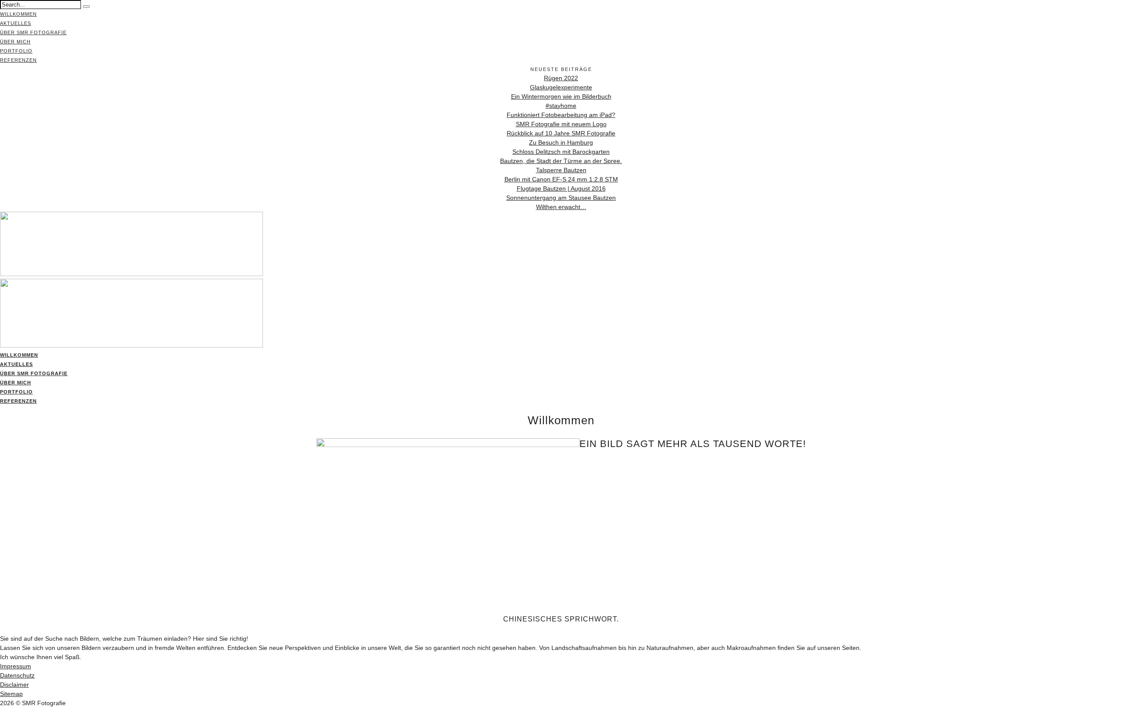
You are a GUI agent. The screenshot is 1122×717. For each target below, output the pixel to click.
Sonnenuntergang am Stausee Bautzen (561, 197)
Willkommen (18, 14)
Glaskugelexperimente (561, 87)
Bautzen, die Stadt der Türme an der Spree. (561, 160)
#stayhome (561, 105)
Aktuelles (15, 23)
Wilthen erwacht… (561, 206)
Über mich (15, 41)
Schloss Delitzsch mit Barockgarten (561, 151)
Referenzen (18, 60)
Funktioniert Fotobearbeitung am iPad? (561, 114)
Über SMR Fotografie (33, 32)
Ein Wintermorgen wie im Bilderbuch (561, 96)
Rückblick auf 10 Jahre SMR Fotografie (561, 133)
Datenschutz (17, 675)
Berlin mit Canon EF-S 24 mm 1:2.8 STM (561, 179)
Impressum (15, 666)
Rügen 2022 (561, 78)
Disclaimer (14, 684)
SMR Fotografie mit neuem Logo (561, 124)
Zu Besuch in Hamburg (561, 142)
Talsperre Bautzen (561, 170)
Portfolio (16, 50)
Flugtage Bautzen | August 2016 (561, 188)
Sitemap (11, 693)
